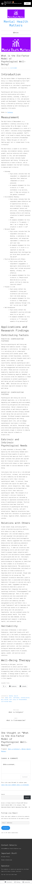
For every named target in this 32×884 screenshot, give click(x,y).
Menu (17, 32)
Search (3, 794)
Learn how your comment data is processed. (15, 784)
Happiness (16, 697)
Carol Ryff (8, 697)
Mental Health (13, 695)
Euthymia (10, 112)
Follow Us (5, 827)
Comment (24, 777)
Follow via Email (9, 813)
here (15, 874)
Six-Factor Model (6, 701)
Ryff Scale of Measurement (18, 699)
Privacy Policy (5, 856)
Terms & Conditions (6, 859)
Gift (27, 3)
